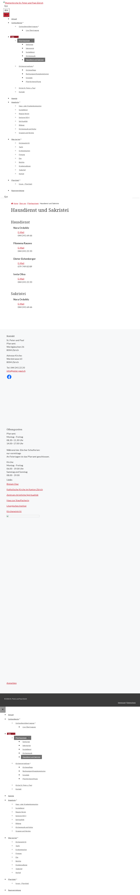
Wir (12, 37)
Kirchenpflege (31, 70)
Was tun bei (15, 139)
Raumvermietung (17, 190)
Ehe (20, 158)
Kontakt (22, 92)
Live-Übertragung (32, 30)
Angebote (15, 102)
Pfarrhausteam (24, 41)
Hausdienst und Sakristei (35, 60)
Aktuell (14, 19)
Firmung (22, 155)
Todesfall (22, 170)
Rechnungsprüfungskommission (37, 74)
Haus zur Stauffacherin (18, 500)
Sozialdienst (30, 52)
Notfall (21, 174)
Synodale (29, 78)
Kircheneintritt (24, 143)
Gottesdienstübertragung (28, 26)
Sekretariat (30, 48)
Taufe (21, 147)
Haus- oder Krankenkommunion (30, 106)
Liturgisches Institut (16, 505)
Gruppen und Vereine (26, 133)
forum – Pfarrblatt (25, 184)
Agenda (14, 98)
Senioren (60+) (24, 117)
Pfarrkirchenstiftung (33, 82)
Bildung (21, 125)
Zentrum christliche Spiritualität (22, 495)
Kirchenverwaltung (26, 66)
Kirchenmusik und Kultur (27, 129)
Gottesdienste (16, 23)
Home (16, 203)
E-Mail (21, 232)
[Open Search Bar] (6, 6)
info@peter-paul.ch (16, 371)
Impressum (122, 703)
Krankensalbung (25, 166)
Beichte (21, 162)
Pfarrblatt (15, 180)
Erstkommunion (24, 151)
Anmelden (12, 683)
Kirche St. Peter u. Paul (27, 88)
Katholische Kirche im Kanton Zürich (25, 489)
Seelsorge (29, 44)
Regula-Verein (24, 114)
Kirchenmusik (30, 56)
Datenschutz (131, 703)
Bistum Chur (13, 484)
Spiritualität (23, 121)
